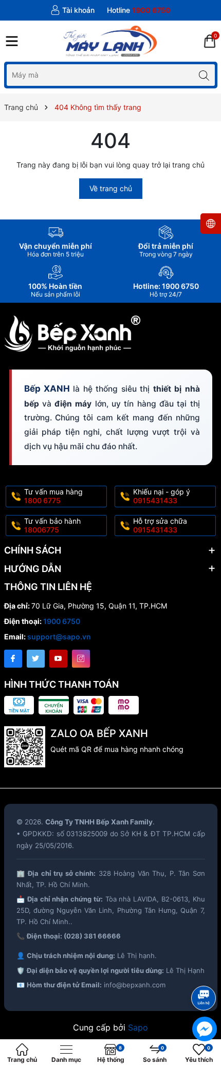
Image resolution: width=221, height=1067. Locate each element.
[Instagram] (81, 659)
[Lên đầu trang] (205, 971)
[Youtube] (58, 659)
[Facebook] (13, 659)
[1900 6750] (139, 10)
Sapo (138, 1027)
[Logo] (110, 41)
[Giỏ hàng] (209, 41)
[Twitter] (36, 659)
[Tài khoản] (72, 10)
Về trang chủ (110, 188)
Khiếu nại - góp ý (161, 496)
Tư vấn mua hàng (53, 496)
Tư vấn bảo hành (52, 525)
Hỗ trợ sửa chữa (160, 525)
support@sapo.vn (59, 636)
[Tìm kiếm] (204, 74)
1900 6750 (61, 621)
